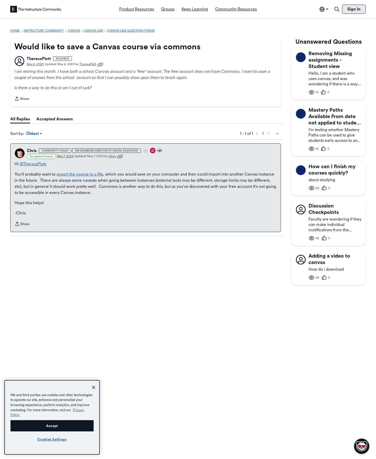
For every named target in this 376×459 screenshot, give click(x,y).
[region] (52, 417)
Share (21, 99)
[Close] (93, 387)
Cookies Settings (52, 439)
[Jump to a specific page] (277, 134)
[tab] (20, 119)
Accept (52, 426)
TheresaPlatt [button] (39, 58)
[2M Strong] (146, 150)
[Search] (336, 9)
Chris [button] (32, 150)
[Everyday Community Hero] (153, 150)
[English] (35, 9)
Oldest (33, 134)
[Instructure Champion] (160, 150)
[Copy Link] (100, 64)
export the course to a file (80, 174)
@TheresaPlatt (33, 164)
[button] (19, 61)
